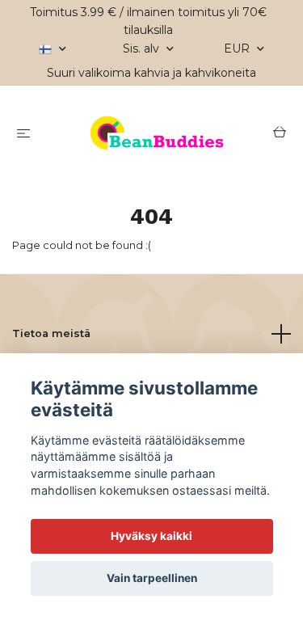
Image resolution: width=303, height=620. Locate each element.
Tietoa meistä (51, 333)
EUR (238, 48)
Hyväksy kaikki (151, 535)
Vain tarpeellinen (152, 577)
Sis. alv (142, 48)
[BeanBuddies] (155, 135)
